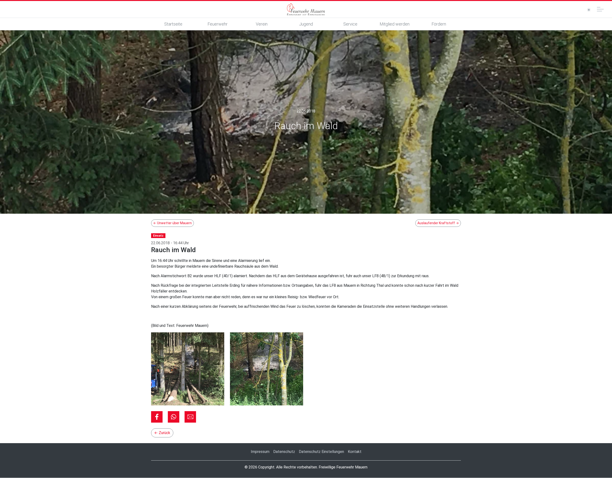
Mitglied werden (395, 24)
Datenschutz (284, 451)
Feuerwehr (218, 24)
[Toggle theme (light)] (589, 10)
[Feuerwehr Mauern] (306, 9)
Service (350, 24)
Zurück (162, 432)
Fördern (439, 24)
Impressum (260, 451)
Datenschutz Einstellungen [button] (321, 451)
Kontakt (354, 451)
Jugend (306, 24)
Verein (262, 24)
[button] (157, 417)
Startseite (173, 24)
